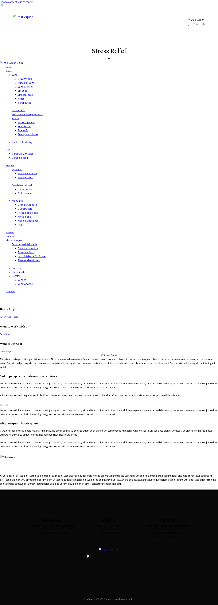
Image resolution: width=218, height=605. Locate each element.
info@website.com (9, 316)
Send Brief (5, 334)
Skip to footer (25, 2)
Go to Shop (5, 351)
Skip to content (8, 2)
